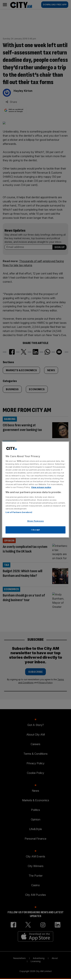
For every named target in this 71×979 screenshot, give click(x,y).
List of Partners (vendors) (19, 512)
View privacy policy (41, 487)
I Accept (35, 530)
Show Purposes (35, 521)
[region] (35, 489)
